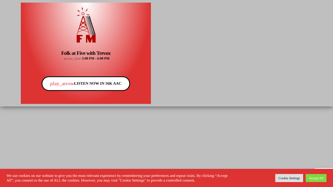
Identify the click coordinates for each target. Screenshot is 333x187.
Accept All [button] (316, 178)
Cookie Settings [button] (289, 178)
